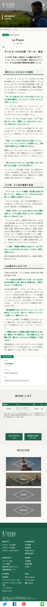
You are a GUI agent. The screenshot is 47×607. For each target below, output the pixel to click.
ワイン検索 (6, 564)
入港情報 (28, 561)
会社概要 (28, 545)
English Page (7, 591)
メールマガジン (7, 588)
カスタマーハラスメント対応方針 (12, 584)
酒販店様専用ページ (9, 570)
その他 (27, 567)
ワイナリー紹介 (7, 561)
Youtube (30, 583)
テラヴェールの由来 (9, 545)
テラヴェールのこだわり (10, 551)
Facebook (30, 580)
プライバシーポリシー (10, 580)
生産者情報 (7, 29)
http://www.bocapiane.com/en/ (17, 380)
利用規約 (5, 577)
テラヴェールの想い (9, 548)
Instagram (31, 577)
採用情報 (28, 548)
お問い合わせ (29, 551)
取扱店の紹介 (29, 553)
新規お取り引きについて (10, 567)
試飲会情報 (28, 564)
